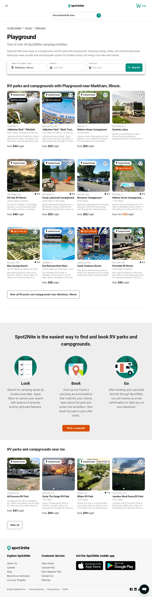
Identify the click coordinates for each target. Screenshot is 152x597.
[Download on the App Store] (90, 565)
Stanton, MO (83, 194)
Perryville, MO (118, 263)
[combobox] (27, 67)
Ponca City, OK (119, 493)
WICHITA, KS (48, 493)
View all (14, 525)
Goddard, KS (13, 493)
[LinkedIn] (136, 589)
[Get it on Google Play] (120, 565)
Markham (40, 28)
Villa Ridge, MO (14, 194)
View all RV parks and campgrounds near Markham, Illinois (43, 294)
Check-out (93, 63)
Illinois (28, 28)
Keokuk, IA (82, 126)
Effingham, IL (48, 194)
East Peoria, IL (119, 126)
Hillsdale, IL (47, 263)
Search (136, 67)
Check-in (53, 63)
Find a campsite (76, 428)
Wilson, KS (82, 493)
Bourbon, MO (13, 263)
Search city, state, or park (21, 63)
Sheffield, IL (117, 194)
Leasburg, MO (83, 263)
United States (14, 28)
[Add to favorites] (35, 95)
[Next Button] (36, 474)
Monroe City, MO (49, 126)
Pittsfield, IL (12, 126)
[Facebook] (131, 589)
